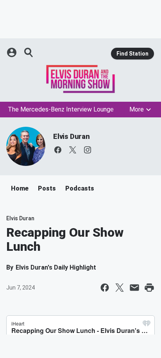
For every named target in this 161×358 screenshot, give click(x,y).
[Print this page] (149, 287)
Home (20, 188)
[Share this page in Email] (134, 287)
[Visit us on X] (72, 150)
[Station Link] (80, 79)
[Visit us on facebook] (58, 150)
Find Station (132, 53)
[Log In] (12, 52)
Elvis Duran (71, 136)
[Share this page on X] (119, 287)
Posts (47, 188)
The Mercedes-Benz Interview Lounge (61, 109)
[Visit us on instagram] (87, 150)
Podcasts (79, 188)
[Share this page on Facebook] (104, 287)
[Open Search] (29, 52)
